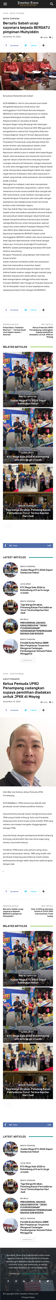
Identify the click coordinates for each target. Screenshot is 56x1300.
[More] (43, 45)
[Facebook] (8, 1281)
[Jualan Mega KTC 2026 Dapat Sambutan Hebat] (28, 379)
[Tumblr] (40, 1281)
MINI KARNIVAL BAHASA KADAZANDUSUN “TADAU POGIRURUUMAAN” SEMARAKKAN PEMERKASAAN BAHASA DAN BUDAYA (36, 628)
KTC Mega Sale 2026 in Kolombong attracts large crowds (28, 458)
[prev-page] (5, 525)
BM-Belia (24, 619)
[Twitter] (48, 1281)
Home (5, 13)
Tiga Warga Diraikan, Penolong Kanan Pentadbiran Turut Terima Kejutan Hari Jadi (28, 513)
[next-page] (9, 525)
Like (49, 545)
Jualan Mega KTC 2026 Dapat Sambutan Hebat (28, 402)
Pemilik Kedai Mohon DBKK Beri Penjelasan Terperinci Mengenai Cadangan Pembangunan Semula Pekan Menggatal (36, 648)
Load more (27, 660)
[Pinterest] (32, 1281)
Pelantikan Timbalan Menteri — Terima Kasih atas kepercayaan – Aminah (14, 331)
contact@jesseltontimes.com (33, 1273)
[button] (5, 4)
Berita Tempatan (17, 13)
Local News (28, 453)
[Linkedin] (24, 1281)
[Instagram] (16, 1281)
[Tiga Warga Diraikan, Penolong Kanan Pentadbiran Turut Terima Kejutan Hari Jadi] (28, 492)
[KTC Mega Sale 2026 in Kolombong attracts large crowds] (28, 436)
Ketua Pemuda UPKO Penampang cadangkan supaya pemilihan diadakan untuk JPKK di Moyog (41, 332)
